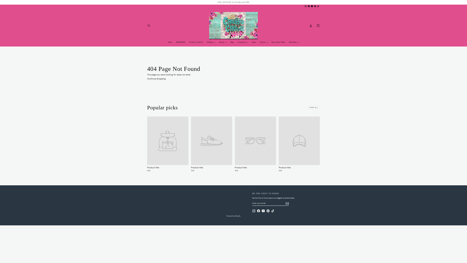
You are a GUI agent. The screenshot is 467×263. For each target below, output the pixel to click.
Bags (232, 42)
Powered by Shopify (233, 216)
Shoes (254, 42)
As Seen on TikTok (196, 42)
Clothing (210, 42)
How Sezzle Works (278, 42)
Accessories (242, 42)
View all (313, 108)
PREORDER (180, 42)
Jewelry (222, 42)
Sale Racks (293, 42)
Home (170, 42)
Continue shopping (156, 78)
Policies (263, 42)
